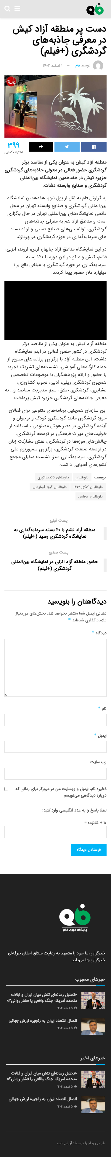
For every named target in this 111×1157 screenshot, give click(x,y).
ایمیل (100, 735)
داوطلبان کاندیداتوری (53, 477)
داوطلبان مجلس (90, 496)
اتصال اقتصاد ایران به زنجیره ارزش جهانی (43, 1020)
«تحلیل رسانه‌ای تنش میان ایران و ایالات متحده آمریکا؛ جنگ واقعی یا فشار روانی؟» (42, 997)
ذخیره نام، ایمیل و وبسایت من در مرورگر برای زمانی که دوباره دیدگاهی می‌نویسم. (61, 792)
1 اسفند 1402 (52, 66)
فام (77, 66)
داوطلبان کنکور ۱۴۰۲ (88, 487)
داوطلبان (82, 477)
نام (102, 708)
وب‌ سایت (98, 762)
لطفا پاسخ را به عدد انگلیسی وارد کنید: (74, 810)
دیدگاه (99, 633)
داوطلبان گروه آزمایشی (50, 487)
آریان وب (64, 1143)
